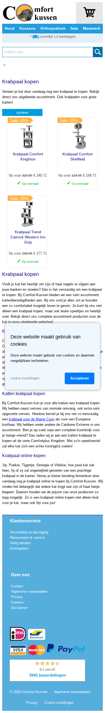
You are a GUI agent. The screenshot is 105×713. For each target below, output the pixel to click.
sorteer (22, 112)
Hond (10, 28)
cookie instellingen (24, 378)
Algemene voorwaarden (29, 591)
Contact (17, 586)
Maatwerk (91, 28)
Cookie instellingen (59, 703)
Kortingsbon (19, 548)
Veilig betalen (20, 543)
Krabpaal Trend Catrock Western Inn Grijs (28, 237)
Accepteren (79, 378)
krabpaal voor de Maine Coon (31, 419)
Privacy (17, 597)
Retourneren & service (27, 538)
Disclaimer (19, 608)
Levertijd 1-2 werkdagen (58, 37)
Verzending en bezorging (29, 532)
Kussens (27, 28)
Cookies (17, 602)
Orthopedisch (53, 28)
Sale (74, 28)
